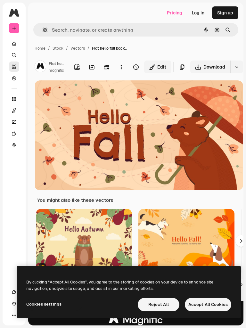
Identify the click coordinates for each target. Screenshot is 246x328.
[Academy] (14, 304)
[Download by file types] (236, 67)
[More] (14, 315)
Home (40, 48)
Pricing (174, 13)
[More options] (121, 67)
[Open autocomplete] (42, 30)
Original (76, 93)
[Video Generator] (14, 133)
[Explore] (14, 78)
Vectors (77, 48)
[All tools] (14, 99)
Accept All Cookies (208, 304)
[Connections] (14, 292)
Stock (58, 48)
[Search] (14, 55)
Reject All (158, 304)
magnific (56, 70)
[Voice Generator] (14, 145)
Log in (198, 13)
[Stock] (14, 67)
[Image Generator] (14, 122)
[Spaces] (14, 110)
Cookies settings (44, 304)
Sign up (225, 13)
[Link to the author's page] (40, 67)
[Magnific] (136, 321)
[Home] (14, 43)
